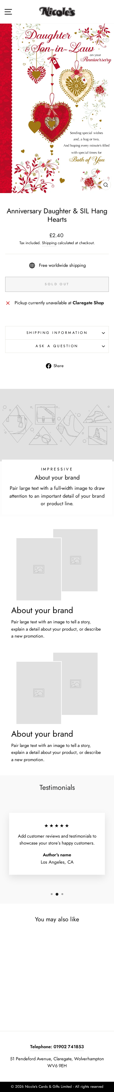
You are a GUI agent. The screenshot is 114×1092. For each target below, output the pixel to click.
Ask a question (57, 345)
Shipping (49, 243)
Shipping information (57, 332)
